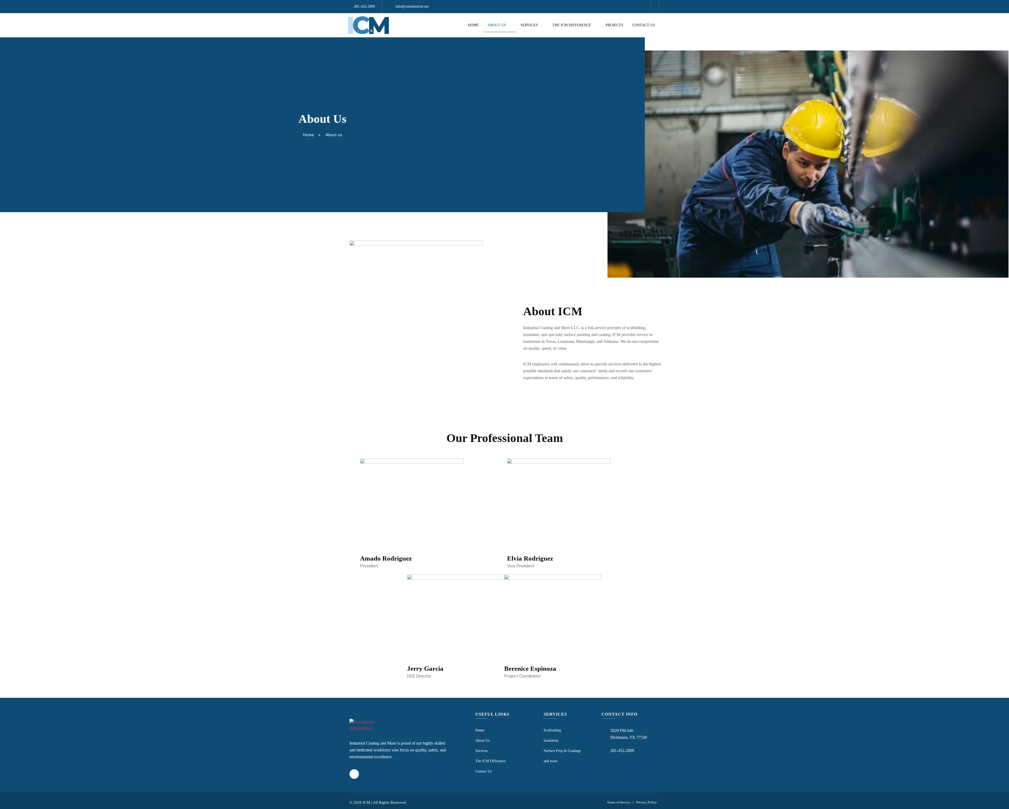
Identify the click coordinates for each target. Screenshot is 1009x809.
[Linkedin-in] (655, 6)
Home (473, 25)
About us (497, 25)
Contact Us (643, 25)
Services (529, 25)
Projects (614, 25)
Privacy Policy (646, 802)
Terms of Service (618, 802)
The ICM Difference (571, 25)
